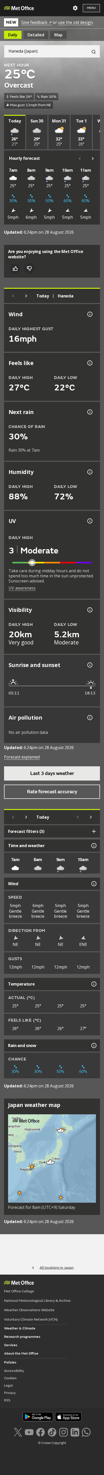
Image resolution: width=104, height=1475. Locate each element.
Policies (10, 1362)
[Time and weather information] (93, 845)
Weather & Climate (19, 1328)
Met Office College (19, 1291)
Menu (91, 8)
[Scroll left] (80, 158)
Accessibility (14, 1371)
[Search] (92, 51)
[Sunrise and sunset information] (89, 665)
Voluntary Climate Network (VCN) (31, 1319)
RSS (7, 1400)
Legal (8, 1385)
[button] (61, 1130)
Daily (12, 35)
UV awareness (22, 588)
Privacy (10, 1393)
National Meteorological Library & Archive (37, 1300)
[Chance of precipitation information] (89, 412)
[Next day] (26, 296)
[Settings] (75, 8)
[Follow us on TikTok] (51, 1431)
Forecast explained (22, 757)
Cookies (10, 1378)
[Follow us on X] (17, 1431)
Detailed (36, 35)
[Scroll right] (93, 158)
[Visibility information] (89, 610)
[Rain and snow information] (93, 1045)
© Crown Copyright (52, 1443)
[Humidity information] (89, 472)
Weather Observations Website (29, 1310)
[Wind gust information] (89, 314)
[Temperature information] (93, 984)
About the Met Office (21, 1353)
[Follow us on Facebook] (40, 1431)
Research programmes (22, 1337)
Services (10, 1345)
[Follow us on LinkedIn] (74, 1431)
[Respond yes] (15, 268)
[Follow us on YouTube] (29, 1431)
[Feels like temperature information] (89, 363)
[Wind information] (93, 884)
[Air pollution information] (89, 717)
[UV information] (89, 521)
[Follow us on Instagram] (63, 1431)
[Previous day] (13, 296)
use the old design (75, 22)
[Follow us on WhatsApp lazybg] (86, 1431)
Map (58, 35)
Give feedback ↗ (36, 22)
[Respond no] (29, 268)
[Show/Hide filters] (94, 831)
